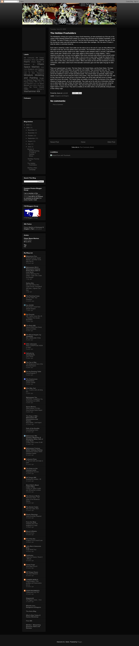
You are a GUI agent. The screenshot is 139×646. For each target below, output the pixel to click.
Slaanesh (30, 83)
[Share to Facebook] (79, 93)
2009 (28, 127)
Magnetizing (40, 73)
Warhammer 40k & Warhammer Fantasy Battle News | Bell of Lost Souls (33, 269)
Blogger (79, 642)
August (30, 141)
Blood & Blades (31, 531)
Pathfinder (29, 555)
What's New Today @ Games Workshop (33, 616)
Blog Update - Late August (34, 422)
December (31, 130)
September (31, 138)
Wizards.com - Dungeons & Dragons (33, 606)
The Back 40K (31, 325)
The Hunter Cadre (32, 507)
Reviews (29, 80)
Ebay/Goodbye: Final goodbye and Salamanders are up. (34, 583)
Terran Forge (30, 564)
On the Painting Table (33, 371)
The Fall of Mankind (32, 574)
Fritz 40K (29, 621)
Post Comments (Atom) (87, 147)
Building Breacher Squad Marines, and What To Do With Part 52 (33, 259)
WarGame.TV (40, 89)
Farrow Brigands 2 (31, 373)
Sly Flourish (30, 314)
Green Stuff (27, 71)
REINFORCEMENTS (32, 590)
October (30, 135)
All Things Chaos (32, 572)
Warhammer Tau (31, 397)
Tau (30, 87)
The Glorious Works (33, 496)
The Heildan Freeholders (32, 164)
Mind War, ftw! (31, 388)
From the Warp (31, 522)
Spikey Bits (30, 283)
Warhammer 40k (32, 91)
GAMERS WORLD (32, 579)
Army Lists (35, 60)
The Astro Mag (31, 611)
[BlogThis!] (75, 93)
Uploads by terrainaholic (30, 354)
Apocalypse (27, 60)
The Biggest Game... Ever (34, 600)
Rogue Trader (37, 80)
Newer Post (54, 142)
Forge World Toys (31, 549)
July (29, 144)
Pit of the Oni (30, 539)
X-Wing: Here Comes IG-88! (34, 442)
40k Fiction (40, 58)
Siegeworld (30, 598)
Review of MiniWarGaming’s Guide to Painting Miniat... (33, 152)
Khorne (41, 71)
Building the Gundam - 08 (33, 479)
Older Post (111, 142)
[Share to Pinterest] (81, 93)
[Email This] (73, 93)
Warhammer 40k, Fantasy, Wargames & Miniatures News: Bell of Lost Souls (34, 438)
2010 (28, 125)
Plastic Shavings (32, 514)
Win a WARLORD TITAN (33, 338)
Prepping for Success (32, 472)
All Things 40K (31, 477)
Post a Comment (58, 104)
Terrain (35, 87)
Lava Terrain (29, 356)
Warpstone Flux (31, 256)
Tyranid (41, 87)
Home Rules (34, 71)
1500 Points (28, 240)
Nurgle (42, 78)
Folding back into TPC (32, 592)
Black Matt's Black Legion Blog (32, 486)
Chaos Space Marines (34, 65)
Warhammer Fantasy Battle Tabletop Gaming (34, 449)
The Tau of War (31, 362)
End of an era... (30, 533)
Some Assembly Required (33, 516)
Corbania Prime (31, 459)
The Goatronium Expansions (31, 380)
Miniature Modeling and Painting (34, 76)
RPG (36, 82)
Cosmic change (30, 382)
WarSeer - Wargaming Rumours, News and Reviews (33, 626)
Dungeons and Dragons (62, 96)
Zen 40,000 (30, 305)
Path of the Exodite (32, 428)
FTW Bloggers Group (31, 218)
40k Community (29, 58)
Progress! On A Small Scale (34, 540)
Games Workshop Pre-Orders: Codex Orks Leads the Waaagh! (34, 275)
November (31, 133)
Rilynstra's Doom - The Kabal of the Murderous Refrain (33, 499)
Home (83, 142)
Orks (25, 80)
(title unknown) (31, 344)
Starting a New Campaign (32, 168)
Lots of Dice (29, 73)
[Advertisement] (82, 123)
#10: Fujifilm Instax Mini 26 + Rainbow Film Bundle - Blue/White (34, 317)
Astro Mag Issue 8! (31, 566)
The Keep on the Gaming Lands (32, 469)
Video (26, 89)
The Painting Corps (32, 296)
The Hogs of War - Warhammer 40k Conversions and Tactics (32, 418)
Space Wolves (33, 85)
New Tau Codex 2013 (32, 508)
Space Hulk (36, 83)
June (29, 146)
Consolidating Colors (32, 430)
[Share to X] (77, 93)
